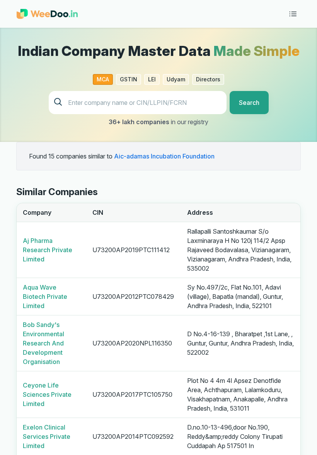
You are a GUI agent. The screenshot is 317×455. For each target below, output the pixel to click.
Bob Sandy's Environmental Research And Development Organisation (43, 343)
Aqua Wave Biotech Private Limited (45, 296)
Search (249, 102)
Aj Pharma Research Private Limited (47, 250)
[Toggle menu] (293, 14)
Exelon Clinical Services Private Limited (46, 436)
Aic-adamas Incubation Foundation (164, 156)
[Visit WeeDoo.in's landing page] (47, 14)
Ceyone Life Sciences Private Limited (47, 394)
